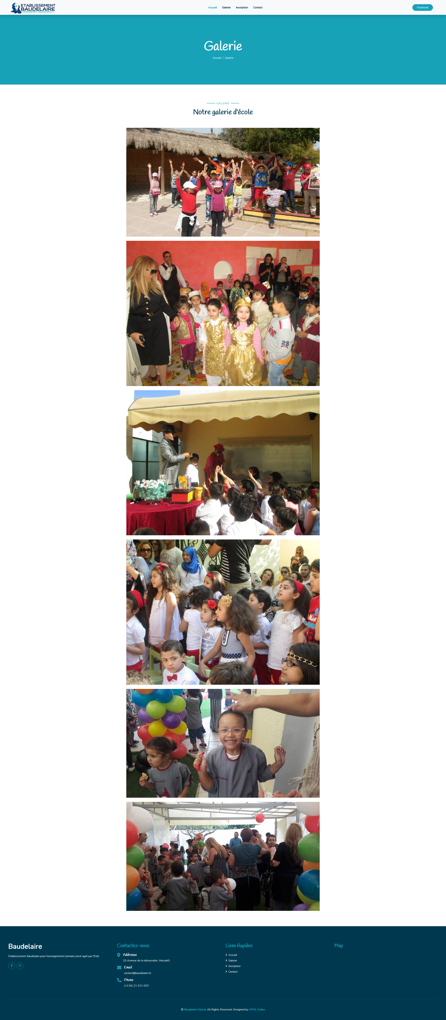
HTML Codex (257, 1009)
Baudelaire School (195, 1009)
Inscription (242, 7)
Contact (258, 7)
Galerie (226, 7)
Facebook (423, 7)
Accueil (212, 7)
